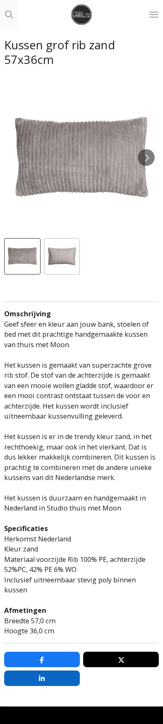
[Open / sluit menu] (154, 14)
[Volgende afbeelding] (146, 157)
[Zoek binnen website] (9, 14)
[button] (22, 256)
